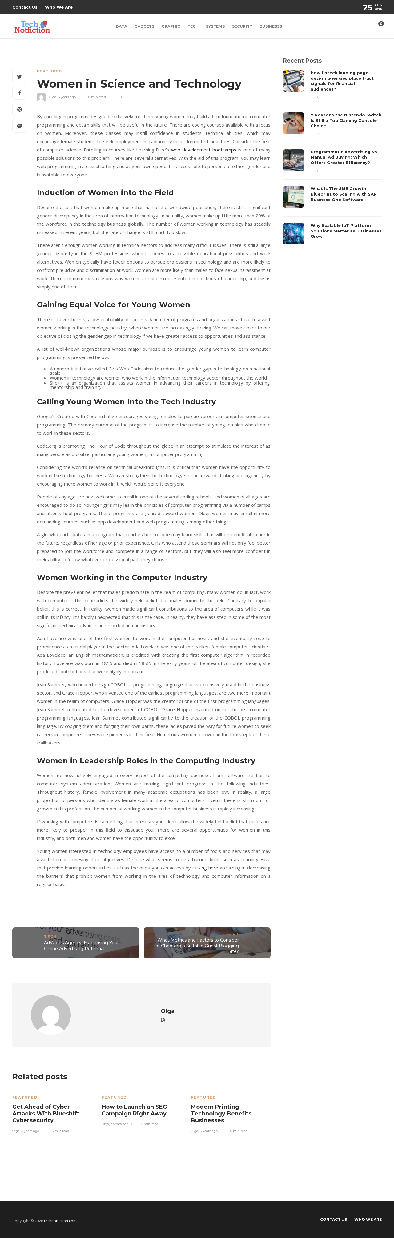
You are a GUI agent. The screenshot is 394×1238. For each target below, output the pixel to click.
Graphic (171, 26)
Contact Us (25, 7)
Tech (193, 26)
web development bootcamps (203, 150)
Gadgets (144, 26)
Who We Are (59, 7)
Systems (215, 26)
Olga (52, 97)
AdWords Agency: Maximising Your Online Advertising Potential (81, 945)
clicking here (205, 868)
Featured (49, 71)
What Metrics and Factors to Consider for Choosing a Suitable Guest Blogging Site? (196, 945)
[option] (52, 1110)
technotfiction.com (60, 1221)
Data (121, 26)
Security (242, 26)
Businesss (270, 26)
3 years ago (67, 97)
